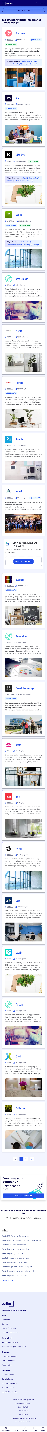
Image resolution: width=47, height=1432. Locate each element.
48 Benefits (12, 225)
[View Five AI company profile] (23, 867)
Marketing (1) (27, 245)
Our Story (6, 1320)
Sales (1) (36, 245)
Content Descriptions (10, 1332)
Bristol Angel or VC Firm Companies (18, 1267)
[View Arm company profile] (23, 119)
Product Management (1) (24, 181)
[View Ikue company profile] (23, 815)
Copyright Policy (23, 1407)
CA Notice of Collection (23, 1422)
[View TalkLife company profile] (23, 1023)
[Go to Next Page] (32, 1159)
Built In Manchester (9, 1392)
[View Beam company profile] (23, 763)
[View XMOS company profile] (23, 1075)
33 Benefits (12, 393)
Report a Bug (7, 1365)
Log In (42, 3)
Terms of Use (23, 1414)
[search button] (36, 3)
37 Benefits (12, 590)
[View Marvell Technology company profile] (23, 709)
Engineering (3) (26, 242)
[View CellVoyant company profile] (23, 1127)
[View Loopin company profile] (23, 971)
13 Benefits (12, 698)
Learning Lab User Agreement (23, 1399)
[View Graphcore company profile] (23, 58)
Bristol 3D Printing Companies (15, 1236)
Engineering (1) (34, 178)
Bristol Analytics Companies (14, 1262)
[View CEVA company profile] (23, 919)
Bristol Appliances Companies (15, 1275)
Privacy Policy (23, 1411)
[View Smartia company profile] (23, 458)
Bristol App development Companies (19, 1271)
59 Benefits (37, 40)
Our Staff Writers (9, 1328)
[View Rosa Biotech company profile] (23, 297)
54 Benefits (36, 498)
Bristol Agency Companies (14, 1253)
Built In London (8, 1388)
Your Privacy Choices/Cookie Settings (23, 1418)
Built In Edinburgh (9, 1383)
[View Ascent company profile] (23, 510)
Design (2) (24, 178)
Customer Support (9, 1356)
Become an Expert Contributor (14, 1347)
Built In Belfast (8, 1375)
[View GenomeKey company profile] (23, 655)
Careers (5, 1324)
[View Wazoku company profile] (23, 349)
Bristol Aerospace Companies (15, 1249)
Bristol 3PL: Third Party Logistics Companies (22, 1240)
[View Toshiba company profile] (23, 403)
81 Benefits (12, 108)
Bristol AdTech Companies (14, 1245)
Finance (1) (11, 181)
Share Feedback (8, 1361)
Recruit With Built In (10, 1342)
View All (7, 1281)
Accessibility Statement (24, 1403)
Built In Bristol (7, 1379)
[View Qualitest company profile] (23, 600)
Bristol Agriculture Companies (15, 1258)
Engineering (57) (27, 61)
